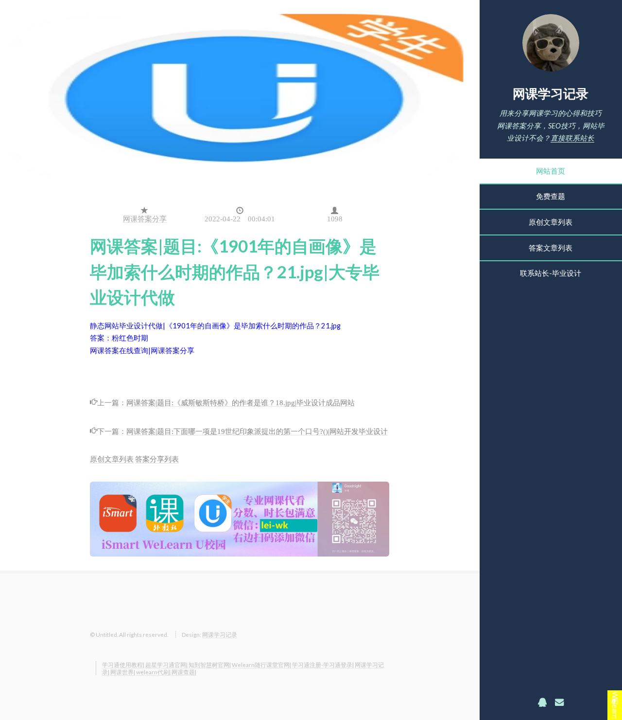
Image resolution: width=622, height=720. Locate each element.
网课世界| (122, 671)
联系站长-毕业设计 (550, 273)
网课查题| (184, 671)
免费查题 (550, 196)
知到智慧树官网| (210, 664)
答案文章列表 (550, 248)
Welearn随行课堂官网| (261, 664)
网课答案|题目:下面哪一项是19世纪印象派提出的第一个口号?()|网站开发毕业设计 (257, 430)
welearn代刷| (153, 671)
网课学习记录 (550, 93)
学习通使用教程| (123, 664)
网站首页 (550, 171)
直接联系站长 (572, 138)
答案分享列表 (157, 459)
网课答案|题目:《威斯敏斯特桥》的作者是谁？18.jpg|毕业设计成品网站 (240, 401)
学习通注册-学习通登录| (323, 664)
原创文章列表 (550, 222)
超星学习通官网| (166, 664)
